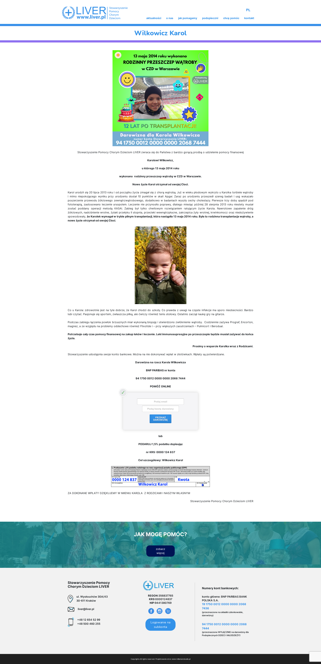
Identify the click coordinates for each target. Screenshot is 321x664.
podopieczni (210, 18)
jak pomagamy (187, 18)
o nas (169, 18)
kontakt (249, 18)
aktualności (153, 18)
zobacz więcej (160, 551)
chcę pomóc (231, 18)
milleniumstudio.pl (183, 659)
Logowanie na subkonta (160, 624)
